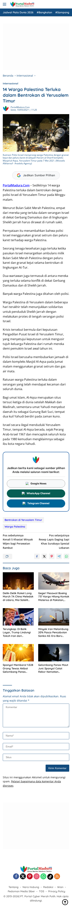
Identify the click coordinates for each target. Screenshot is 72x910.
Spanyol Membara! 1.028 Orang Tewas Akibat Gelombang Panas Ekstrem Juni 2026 (18, 668)
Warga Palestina (15, 526)
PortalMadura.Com (16, 185)
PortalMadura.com (20, 107)
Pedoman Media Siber (21, 891)
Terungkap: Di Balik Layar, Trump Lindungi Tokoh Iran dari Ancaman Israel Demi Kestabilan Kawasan (17, 632)
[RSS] (57, 876)
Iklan (60, 887)
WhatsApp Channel (38, 493)
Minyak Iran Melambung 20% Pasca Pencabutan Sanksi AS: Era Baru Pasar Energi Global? (53, 632)
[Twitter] (23, 876)
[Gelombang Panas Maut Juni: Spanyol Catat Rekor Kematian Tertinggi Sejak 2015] (53, 653)
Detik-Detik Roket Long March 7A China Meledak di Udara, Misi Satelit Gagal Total (18, 597)
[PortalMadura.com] (22, 4)
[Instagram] (37, 876)
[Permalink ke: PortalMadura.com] (6, 108)
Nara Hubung (31, 887)
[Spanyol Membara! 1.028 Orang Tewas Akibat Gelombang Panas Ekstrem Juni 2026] (18, 653)
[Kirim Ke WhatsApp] (66, 556)
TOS (41, 891)
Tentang (13, 887)
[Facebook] (16, 876)
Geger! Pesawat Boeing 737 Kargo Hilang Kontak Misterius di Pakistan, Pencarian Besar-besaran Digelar (53, 597)
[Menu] (5, 4)
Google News (38, 483)
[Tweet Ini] (44, 556)
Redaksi (48, 887)
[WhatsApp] (43, 876)
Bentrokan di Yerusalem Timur (23, 520)
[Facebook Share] (37, 556)
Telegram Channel (38, 503)
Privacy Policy (56, 891)
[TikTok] (50, 877)
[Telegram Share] (59, 556)
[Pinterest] (30, 876)
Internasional (10, 83)
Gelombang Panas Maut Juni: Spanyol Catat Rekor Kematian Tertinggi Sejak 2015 (53, 668)
